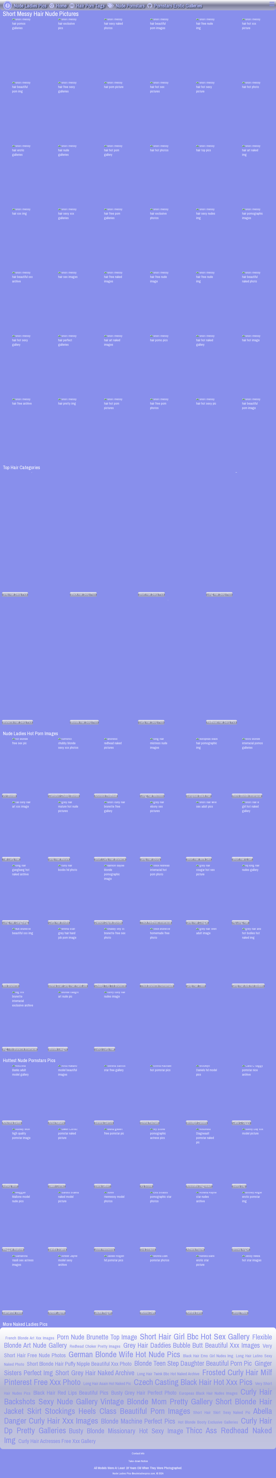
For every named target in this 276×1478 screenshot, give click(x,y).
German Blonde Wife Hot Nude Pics (124, 1354)
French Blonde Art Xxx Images (29, 1338)
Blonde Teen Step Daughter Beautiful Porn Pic (193, 1363)
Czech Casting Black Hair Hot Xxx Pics (193, 1382)
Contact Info (138, 1453)
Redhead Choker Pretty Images (95, 1346)
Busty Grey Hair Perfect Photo (144, 1392)
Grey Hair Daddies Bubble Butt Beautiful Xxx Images (191, 1345)
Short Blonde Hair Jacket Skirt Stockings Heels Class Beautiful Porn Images (138, 1406)
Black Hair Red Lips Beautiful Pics (70, 1392)
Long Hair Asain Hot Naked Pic (107, 1383)
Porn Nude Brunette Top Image (97, 1337)
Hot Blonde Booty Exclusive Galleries (208, 1422)
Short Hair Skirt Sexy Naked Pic (221, 1412)
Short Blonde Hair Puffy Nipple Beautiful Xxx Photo (79, 1364)
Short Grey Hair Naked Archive (94, 1372)
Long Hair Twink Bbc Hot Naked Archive (168, 1373)
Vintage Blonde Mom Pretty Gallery (156, 1401)
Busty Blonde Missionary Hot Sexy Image (126, 1431)
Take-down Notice (138, 1461)
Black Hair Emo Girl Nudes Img (208, 1355)
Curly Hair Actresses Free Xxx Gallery (57, 1441)
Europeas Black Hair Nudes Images (208, 1393)
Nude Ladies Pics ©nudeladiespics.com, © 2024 (138, 1473)
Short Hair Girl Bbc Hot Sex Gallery (195, 1336)
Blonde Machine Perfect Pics (138, 1421)
